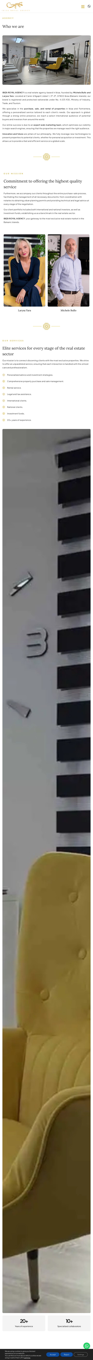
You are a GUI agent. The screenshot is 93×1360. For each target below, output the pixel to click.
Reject (66, 1354)
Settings (80, 1354)
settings (27, 1358)
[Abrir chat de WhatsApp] (86, 1346)
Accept (53, 1354)
